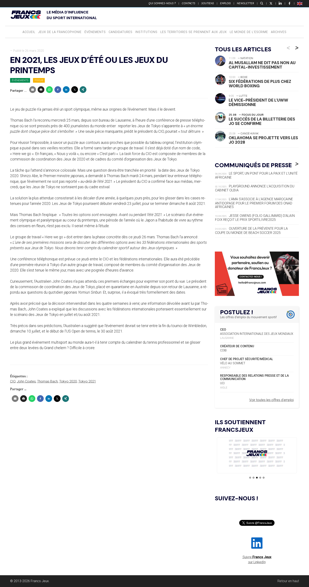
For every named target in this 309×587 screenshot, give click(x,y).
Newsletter (245, 3)
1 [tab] (250, 477)
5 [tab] (263, 477)
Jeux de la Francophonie (60, 32)
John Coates (26, 381)
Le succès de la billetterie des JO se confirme (262, 121)
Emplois (225, 3)
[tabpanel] (257, 453)
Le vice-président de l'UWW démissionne (258, 102)
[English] (300, 3)
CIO (12, 381)
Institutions (146, 32)
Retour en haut (288, 581)
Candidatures (120, 32)
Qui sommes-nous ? (162, 3)
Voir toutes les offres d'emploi (271, 400)
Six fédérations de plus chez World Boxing (260, 84)
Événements (95, 32)
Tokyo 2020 (68, 381)
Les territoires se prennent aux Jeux (193, 32)
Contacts (188, 3)
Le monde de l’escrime (249, 32)
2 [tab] (253, 477)
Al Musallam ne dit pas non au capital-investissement (262, 65)
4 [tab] (260, 477)
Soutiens (207, 3)
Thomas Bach (47, 381)
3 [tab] (257, 477)
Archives (279, 32)
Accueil (28, 32)
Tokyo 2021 (87, 381)
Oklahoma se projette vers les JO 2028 (263, 140)
